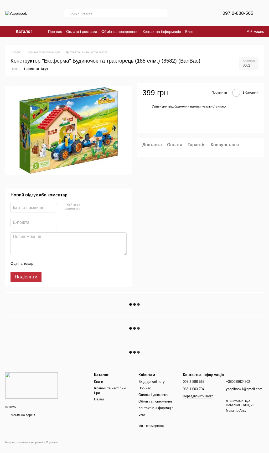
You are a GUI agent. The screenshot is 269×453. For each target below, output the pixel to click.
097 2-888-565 (238, 13)
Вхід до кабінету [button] (151, 382)
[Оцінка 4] (67, 263)
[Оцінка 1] (42, 263)
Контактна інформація (162, 31)
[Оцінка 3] (59, 263)
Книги (98, 382)
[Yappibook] (31, 385)
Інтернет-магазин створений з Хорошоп (31, 442)
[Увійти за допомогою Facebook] (86, 207)
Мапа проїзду (236, 411)
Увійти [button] (156, 106)
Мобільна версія (22, 415)
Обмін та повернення (119, 31)
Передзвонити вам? (198, 396)
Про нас (55, 31)
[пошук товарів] (163, 13)
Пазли (99, 399)
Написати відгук (36, 69)
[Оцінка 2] (50, 263)
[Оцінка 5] (75, 263)
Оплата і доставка (81, 31)
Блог (189, 31)
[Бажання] (205, 13)
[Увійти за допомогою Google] (94, 207)
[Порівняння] (192, 13)
